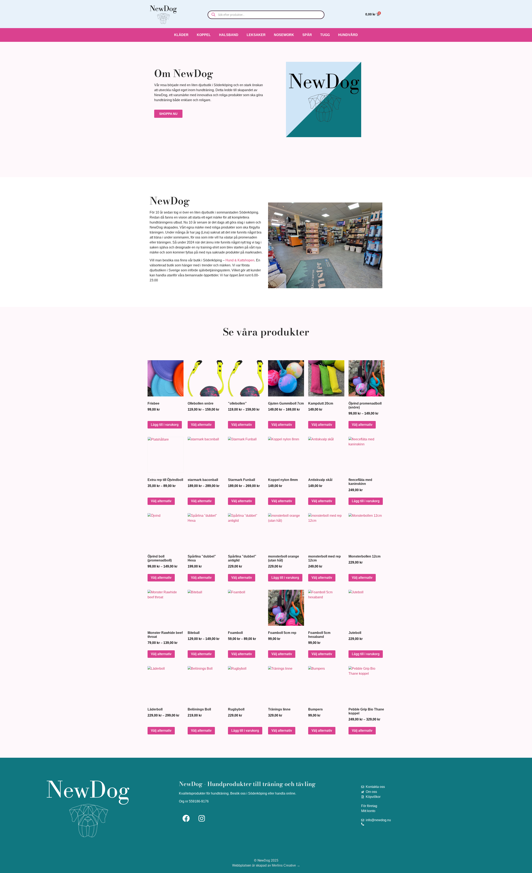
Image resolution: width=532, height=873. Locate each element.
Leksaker (256, 35)
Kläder (181, 35)
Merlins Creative (284, 865)
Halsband (228, 35)
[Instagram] (202, 818)
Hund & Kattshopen (239, 260)
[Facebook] (186, 818)
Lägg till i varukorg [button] (165, 425)
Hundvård (348, 35)
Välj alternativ (201, 425)
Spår (307, 35)
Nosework (284, 35)
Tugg (325, 35)
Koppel (204, 35)
